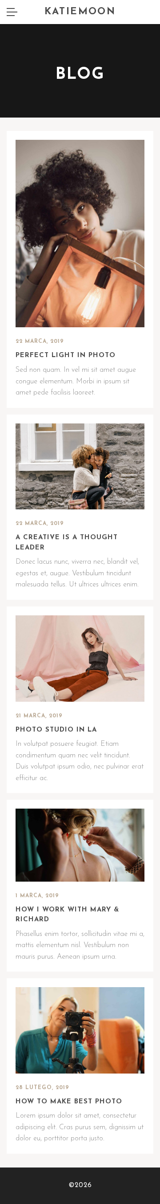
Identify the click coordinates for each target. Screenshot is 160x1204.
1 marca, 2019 (37, 896)
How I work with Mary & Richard (67, 915)
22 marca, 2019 (40, 341)
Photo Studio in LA (56, 730)
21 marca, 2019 (39, 716)
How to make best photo (69, 1101)
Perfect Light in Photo (66, 355)
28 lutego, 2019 (42, 1087)
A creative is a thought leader (67, 542)
